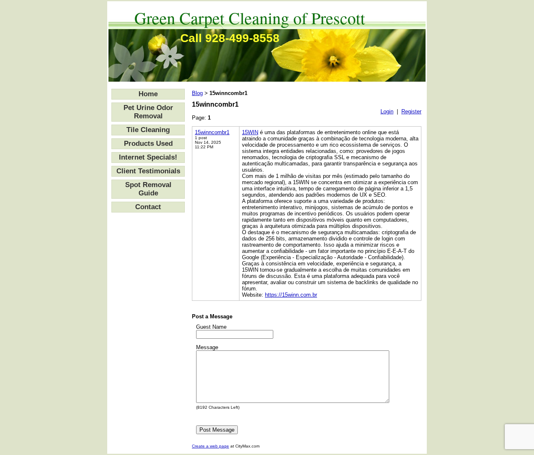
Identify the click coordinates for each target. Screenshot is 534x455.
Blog (197, 93)
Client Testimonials (148, 171)
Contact (148, 207)
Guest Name (211, 327)
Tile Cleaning (148, 130)
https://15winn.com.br (291, 295)
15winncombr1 (212, 132)
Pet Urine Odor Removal (148, 112)
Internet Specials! (148, 157)
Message (207, 347)
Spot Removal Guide (148, 189)
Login (386, 111)
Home (148, 94)
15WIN (250, 132)
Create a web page (210, 446)
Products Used (148, 144)
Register (411, 111)
